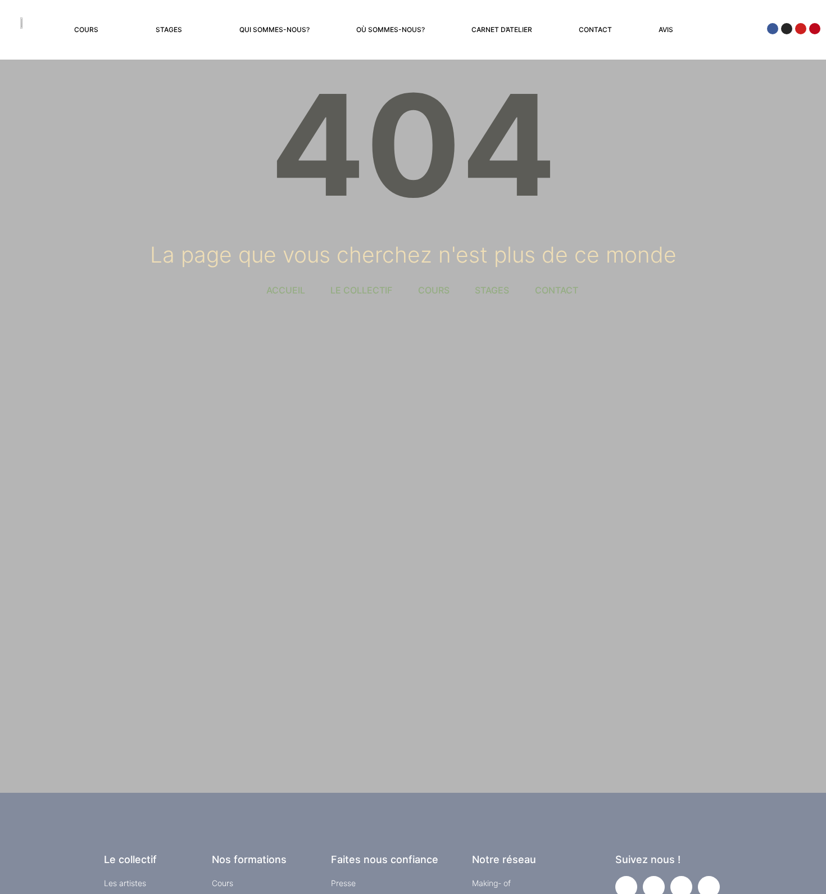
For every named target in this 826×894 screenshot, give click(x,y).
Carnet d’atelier (501, 29)
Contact (595, 29)
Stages (169, 29)
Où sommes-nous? (390, 29)
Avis (666, 29)
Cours (86, 29)
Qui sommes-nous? (274, 29)
